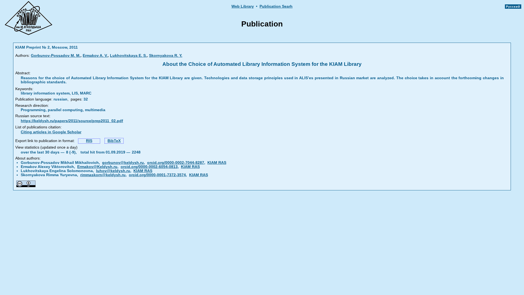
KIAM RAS (216, 163)
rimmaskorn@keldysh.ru (103, 175)
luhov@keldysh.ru (113, 171)
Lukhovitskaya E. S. (128, 56)
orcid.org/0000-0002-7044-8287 (175, 163)
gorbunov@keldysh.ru (123, 163)
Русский (513, 6)
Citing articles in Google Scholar (51, 132)
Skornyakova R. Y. (165, 56)
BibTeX (114, 141)
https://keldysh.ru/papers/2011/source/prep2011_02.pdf (72, 121)
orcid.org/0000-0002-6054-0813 (149, 167)
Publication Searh (276, 6)
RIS (89, 141)
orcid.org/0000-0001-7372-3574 (157, 175)
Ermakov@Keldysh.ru (97, 167)
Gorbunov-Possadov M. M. (56, 56)
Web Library (242, 6)
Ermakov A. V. (95, 56)
